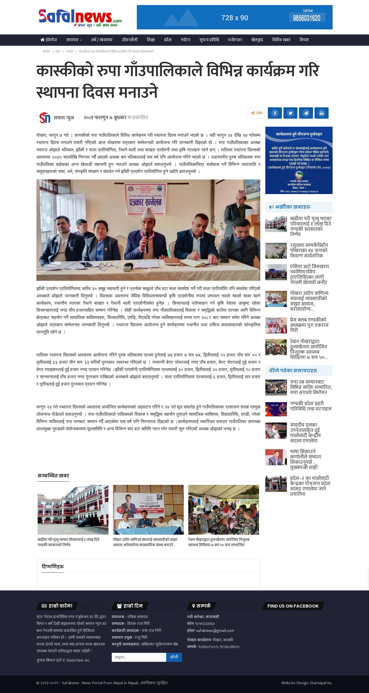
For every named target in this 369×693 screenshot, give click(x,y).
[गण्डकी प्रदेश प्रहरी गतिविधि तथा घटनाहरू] (276, 409)
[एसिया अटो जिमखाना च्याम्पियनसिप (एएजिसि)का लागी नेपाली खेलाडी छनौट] (276, 272)
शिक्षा (151, 39)
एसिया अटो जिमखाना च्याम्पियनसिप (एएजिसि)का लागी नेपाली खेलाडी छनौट (309, 274)
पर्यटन (185, 39)
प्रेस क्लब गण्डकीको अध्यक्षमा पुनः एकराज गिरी (309, 325)
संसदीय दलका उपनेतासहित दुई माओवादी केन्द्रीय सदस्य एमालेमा (305, 433)
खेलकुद (257, 39)
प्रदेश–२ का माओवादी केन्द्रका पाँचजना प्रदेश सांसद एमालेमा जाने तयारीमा (310, 486)
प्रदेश (168, 39)
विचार (304, 39)
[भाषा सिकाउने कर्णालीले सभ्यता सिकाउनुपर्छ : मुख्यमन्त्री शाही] (276, 457)
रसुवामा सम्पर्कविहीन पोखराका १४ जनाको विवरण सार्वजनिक (309, 250)
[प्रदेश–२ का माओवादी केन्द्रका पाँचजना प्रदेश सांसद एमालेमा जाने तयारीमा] (276, 484)
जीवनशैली (130, 39)
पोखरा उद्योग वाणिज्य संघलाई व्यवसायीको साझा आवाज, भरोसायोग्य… (309, 301)
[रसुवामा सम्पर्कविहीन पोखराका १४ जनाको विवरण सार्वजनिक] (276, 251)
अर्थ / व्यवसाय (101, 39)
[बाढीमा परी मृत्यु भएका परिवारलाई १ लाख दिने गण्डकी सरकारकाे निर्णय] (73, 509)
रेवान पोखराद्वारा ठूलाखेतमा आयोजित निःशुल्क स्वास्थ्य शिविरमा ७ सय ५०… (309, 349)
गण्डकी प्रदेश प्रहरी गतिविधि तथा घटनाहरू (311, 406)
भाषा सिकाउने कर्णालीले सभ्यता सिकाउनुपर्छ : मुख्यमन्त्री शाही (305, 459)
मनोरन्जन (235, 39)
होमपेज (51, 39)
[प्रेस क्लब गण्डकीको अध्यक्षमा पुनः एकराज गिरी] (276, 325)
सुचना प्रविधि (209, 39)
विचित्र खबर (281, 39)
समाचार (72, 39)
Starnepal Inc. (321, 683)
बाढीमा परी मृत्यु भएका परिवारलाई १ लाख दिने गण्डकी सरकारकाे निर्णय (310, 226)
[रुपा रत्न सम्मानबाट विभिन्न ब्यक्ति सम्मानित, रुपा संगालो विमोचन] (276, 388)
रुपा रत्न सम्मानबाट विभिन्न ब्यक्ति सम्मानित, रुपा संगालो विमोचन (311, 387)
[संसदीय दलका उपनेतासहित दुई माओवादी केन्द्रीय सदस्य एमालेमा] (276, 431)
